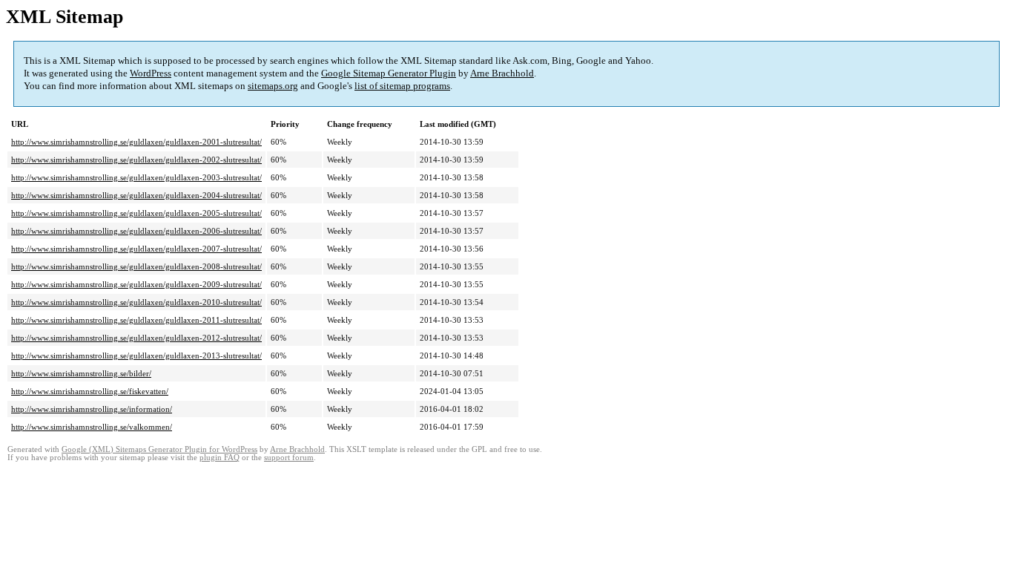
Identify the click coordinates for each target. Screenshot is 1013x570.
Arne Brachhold (502, 73)
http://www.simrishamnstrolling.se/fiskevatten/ (89, 391)
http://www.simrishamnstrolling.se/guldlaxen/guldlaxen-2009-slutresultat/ (136, 284)
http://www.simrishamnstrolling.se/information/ (91, 408)
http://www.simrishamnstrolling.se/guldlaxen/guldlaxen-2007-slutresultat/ (136, 248)
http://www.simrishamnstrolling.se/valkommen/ (91, 426)
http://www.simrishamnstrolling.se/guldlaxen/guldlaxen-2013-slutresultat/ (136, 355)
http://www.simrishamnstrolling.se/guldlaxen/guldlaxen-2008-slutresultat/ (136, 266)
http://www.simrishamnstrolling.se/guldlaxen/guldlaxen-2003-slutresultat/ (136, 177)
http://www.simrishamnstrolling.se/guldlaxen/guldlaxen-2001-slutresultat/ (136, 141)
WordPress (150, 73)
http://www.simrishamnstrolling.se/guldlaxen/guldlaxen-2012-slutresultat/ (136, 337)
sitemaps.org (273, 85)
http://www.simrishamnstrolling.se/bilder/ (81, 373)
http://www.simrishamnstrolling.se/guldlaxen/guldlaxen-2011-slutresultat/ (136, 319)
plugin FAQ (219, 457)
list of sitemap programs (402, 85)
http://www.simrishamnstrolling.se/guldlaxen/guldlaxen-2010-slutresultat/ (136, 302)
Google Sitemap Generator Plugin (388, 73)
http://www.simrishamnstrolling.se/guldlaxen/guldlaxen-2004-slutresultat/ (136, 195)
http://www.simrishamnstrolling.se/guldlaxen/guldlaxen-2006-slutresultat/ (136, 230)
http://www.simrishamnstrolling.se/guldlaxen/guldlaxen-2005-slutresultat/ (136, 213)
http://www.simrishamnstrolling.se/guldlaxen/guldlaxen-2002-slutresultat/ (136, 159)
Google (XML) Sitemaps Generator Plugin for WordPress (159, 449)
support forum (289, 457)
